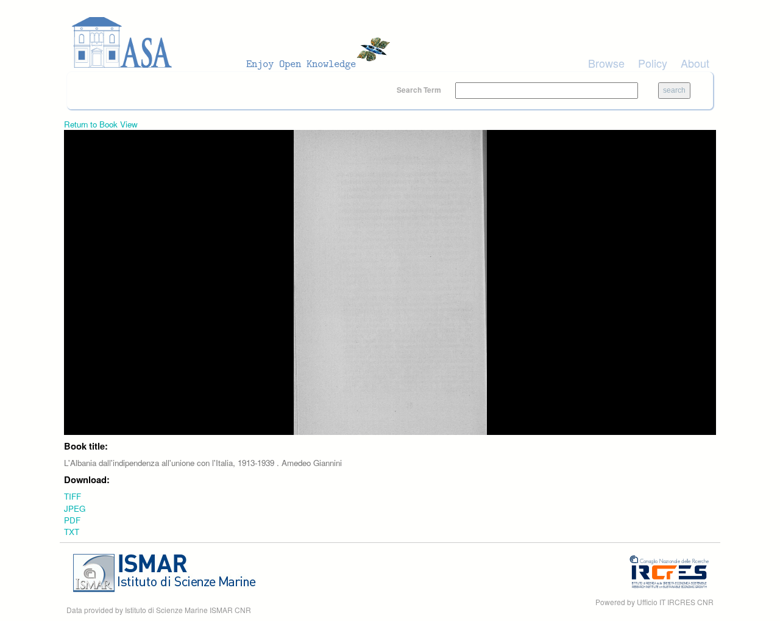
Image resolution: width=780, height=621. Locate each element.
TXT (71, 531)
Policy (652, 63)
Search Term (420, 89)
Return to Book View (101, 124)
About (695, 63)
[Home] (234, 42)
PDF (72, 520)
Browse (606, 63)
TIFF (72, 496)
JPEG (74, 508)
